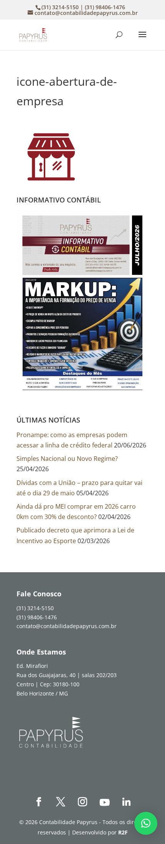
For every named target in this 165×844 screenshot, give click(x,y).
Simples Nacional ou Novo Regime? (67, 458)
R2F (123, 832)
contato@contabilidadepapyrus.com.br (66, 626)
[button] (145, 823)
